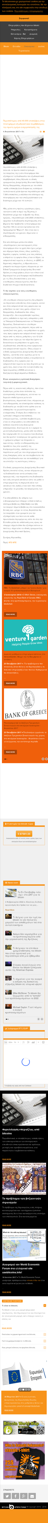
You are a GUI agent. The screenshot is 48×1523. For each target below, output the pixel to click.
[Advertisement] (24, 87)
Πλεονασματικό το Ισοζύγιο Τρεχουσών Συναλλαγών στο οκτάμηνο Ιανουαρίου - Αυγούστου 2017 (22, 725)
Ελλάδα (16, 46)
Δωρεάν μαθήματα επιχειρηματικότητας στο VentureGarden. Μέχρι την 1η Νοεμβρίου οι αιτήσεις (24, 657)
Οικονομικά (29, 46)
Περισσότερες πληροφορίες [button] (28, 11)
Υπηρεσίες (15, 29)
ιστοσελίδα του (34, 1280)
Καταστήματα (30, 29)
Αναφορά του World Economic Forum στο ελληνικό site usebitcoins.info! (21, 1268)
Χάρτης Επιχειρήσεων (24, 38)
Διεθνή (41, 46)
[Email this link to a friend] (44, 131)
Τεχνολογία (24, 50)
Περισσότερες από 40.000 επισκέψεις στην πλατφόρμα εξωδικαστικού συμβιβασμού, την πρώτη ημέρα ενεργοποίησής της (24, 123)
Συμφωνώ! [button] (24, 18)
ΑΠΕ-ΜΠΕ (13, 542)
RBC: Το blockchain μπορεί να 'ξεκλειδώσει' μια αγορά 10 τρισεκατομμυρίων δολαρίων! (25, 589)
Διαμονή (33, 34)
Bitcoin (6, 46)
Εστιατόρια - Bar (18, 34)
